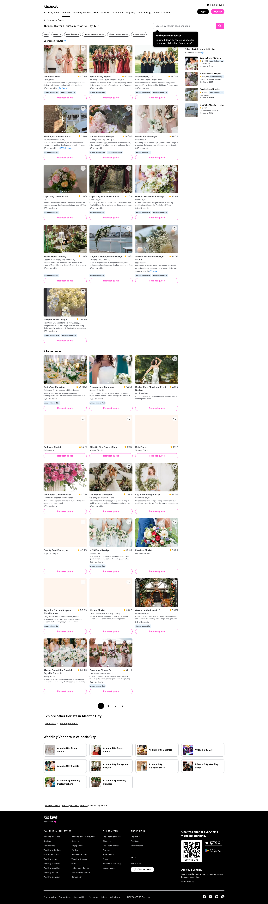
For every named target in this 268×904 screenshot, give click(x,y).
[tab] (62, 71)
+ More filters (139, 34)
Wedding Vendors (52, 805)
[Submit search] (220, 26)
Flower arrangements (118, 34)
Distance (57, 34)
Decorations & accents (94, 34)
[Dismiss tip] (194, 35)
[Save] (83, 48)
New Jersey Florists (55, 20)
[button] (65, 41)
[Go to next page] (123, 706)
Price (46, 34)
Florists (65, 805)
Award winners (72, 34)
